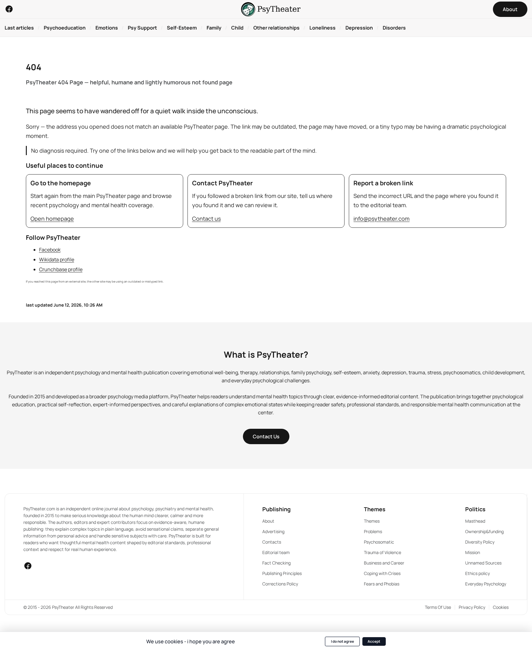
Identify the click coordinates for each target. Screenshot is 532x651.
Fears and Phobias (381, 584)
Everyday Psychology (485, 584)
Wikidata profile (56, 259)
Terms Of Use (438, 607)
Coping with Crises (382, 573)
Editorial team (276, 552)
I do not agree (342, 641)
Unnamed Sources (483, 563)
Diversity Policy (479, 542)
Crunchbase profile (61, 269)
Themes (372, 521)
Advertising (273, 531)
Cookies (501, 607)
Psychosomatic (379, 542)
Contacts (271, 542)
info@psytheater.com (381, 218)
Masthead (475, 521)
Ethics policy (477, 573)
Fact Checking (276, 563)
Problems (373, 531)
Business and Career (384, 563)
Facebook (50, 249)
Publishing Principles (282, 573)
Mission (472, 552)
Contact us (206, 218)
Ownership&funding (484, 531)
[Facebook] (9, 9)
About (268, 521)
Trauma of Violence (382, 552)
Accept (374, 641)
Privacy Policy (472, 607)
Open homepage (52, 218)
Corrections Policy (280, 584)
